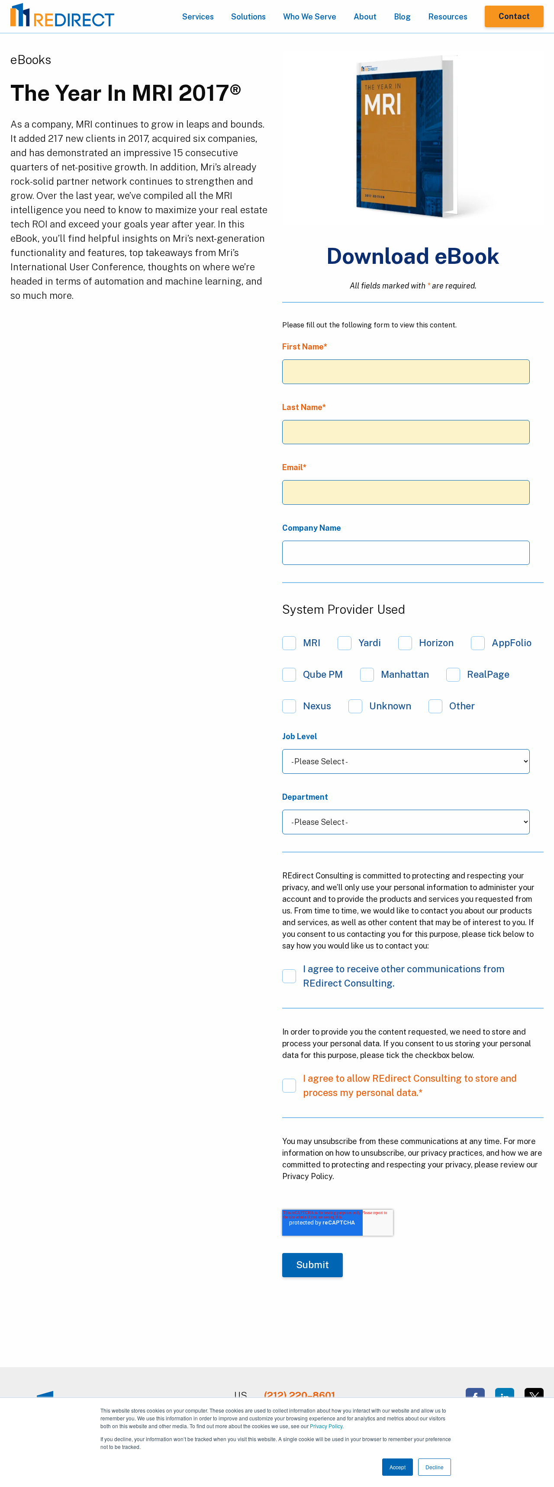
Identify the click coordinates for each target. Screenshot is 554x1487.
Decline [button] (434, 1467)
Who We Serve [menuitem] (309, 16)
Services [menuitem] (198, 16)
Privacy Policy (326, 1425)
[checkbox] (413, 674)
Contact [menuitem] (514, 16)
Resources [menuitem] (447, 16)
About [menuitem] (365, 16)
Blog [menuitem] (402, 16)
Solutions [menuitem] (248, 16)
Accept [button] (398, 1467)
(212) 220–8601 (299, 1395)
